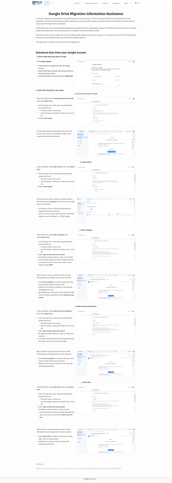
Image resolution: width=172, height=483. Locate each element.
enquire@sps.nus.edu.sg (89, 479)
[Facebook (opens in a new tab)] (135, 3)
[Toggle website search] (131, 3)
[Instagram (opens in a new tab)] (138, 3)
